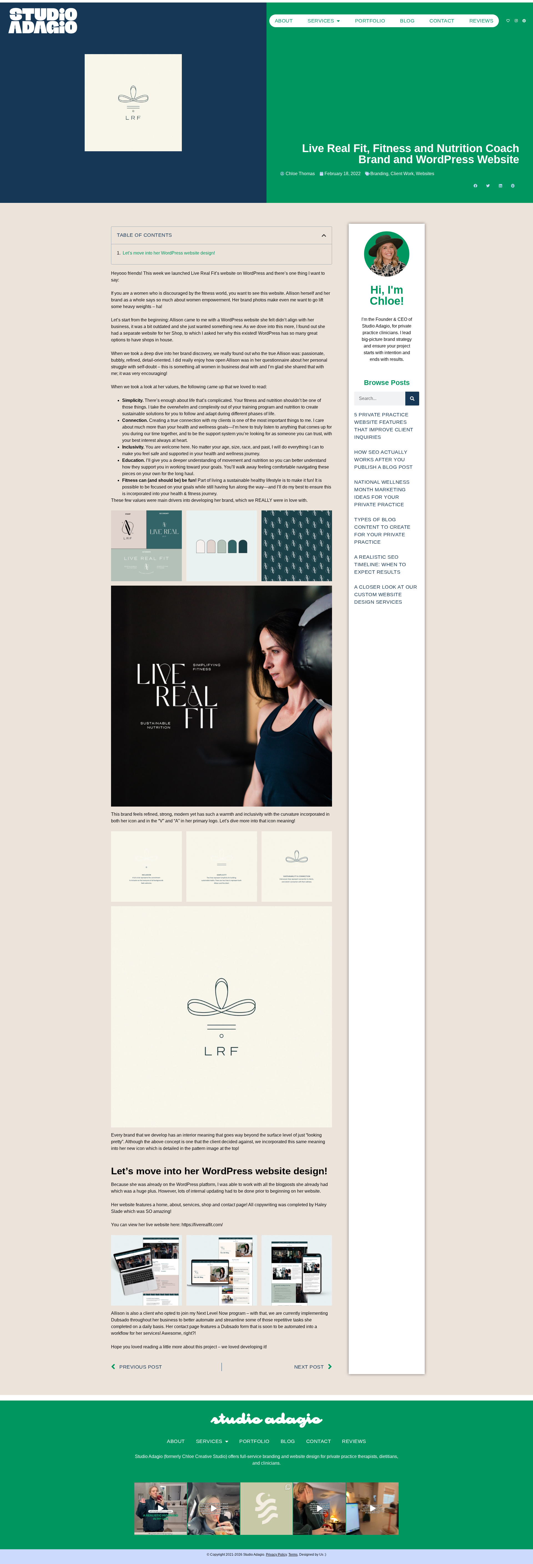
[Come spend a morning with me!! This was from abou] (160, 1508)
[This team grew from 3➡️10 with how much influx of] (319, 1508)
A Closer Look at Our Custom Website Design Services (385, 594)
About (284, 21)
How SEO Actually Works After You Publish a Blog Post (383, 459)
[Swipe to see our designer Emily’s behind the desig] (266, 1508)
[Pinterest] (524, 20)
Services (321, 21)
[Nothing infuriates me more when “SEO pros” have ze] (213, 1508)
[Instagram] (516, 20)
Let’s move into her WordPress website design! (169, 253)
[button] (475, 186)
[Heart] (508, 20)
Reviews (481, 21)
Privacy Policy (276, 1555)
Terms (293, 1555)
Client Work (402, 173)
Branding (379, 173)
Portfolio (370, 21)
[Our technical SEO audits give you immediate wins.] (372, 1508)
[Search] (412, 399)
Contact (441, 21)
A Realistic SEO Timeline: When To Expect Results (380, 564)
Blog (407, 21)
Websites (425, 173)
